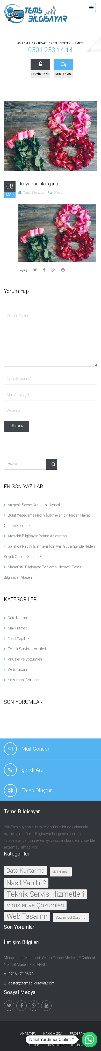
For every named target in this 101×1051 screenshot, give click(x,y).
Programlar (80, 1033)
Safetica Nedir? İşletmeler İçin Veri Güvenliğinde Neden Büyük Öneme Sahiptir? (49, 551)
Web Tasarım (19, 670)
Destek (33, 1045)
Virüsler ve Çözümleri (25, 659)
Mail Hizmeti (17, 628)
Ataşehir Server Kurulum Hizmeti (34, 505)
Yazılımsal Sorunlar (24, 680)
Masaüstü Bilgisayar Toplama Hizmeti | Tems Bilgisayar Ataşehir (42, 572)
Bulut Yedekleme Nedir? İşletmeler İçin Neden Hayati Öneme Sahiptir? (47, 520)
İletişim (77, 1045)
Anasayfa (28, 1033)
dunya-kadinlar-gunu (38, 183)
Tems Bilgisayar (34, 192)
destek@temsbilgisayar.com (31, 983)
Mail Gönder (35, 749)
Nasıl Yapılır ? (18, 638)
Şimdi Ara (32, 770)
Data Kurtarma (20, 618)
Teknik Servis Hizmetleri (27, 649)
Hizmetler (55, 1045)
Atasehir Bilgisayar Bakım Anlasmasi (38, 536)
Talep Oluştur (36, 790)
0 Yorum (60, 192)
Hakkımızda (52, 1033)
